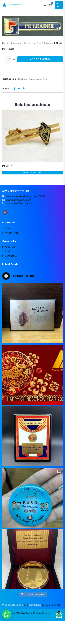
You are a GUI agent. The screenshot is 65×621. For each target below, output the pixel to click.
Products (16, 43)
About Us (10, 246)
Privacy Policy (12, 232)
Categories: (9, 79)
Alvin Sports (26, 613)
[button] (27, 5)
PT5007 (7, 166)
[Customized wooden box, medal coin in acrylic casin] (32, 559)
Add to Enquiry (40, 59)
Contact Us (11, 255)
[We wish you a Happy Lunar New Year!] (32, 375)
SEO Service (35, 604)
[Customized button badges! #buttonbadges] (32, 498)
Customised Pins (32, 43)
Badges (47, 43)
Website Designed (12, 604)
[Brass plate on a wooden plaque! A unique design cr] (32, 436)
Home (5, 43)
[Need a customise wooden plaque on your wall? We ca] (32, 313)
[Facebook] (5, 212)
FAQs (7, 228)
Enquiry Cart (59, 5)
